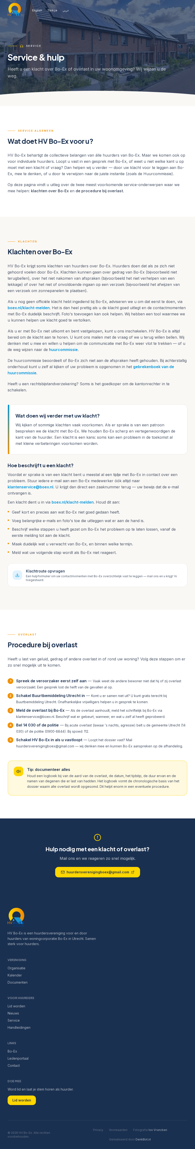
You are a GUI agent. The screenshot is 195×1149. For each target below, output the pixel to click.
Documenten (18, 982)
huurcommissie (63, 349)
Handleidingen (19, 1027)
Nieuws (13, 1013)
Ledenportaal (18, 1058)
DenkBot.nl (143, 1139)
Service (14, 1020)
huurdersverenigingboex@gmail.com (98, 872)
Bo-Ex (12, 1051)
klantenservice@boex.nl (30, 487)
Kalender (15, 975)
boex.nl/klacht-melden (29, 307)
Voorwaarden (118, 1130)
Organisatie (16, 968)
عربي (66, 10)
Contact (14, 1065)
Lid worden (16, 1006)
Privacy (98, 1130)
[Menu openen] (182, 10)
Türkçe (52, 10)
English (37, 10)
